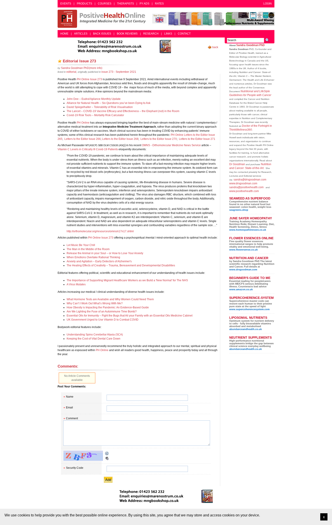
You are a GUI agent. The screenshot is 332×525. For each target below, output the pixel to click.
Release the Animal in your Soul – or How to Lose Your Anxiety (105, 253)
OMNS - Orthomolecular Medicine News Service (171, 145)
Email (69, 407)
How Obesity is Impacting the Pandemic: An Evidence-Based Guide (108, 307)
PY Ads (144, 3)
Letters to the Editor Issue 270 (158, 139)
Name (69, 396)
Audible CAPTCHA (107, 458)
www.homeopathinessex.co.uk (247, 229)
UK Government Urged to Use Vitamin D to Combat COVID (102, 319)
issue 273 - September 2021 (118, 71)
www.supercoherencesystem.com (249, 309)
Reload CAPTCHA (107, 453)
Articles (80, 33)
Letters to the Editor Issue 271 (196, 139)
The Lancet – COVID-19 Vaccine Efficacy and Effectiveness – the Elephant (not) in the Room (123, 111)
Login (267, 3)
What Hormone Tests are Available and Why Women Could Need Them (110, 299)
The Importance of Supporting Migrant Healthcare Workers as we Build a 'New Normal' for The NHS (127, 280)
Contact (184, 33)
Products (84, 3)
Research (151, 33)
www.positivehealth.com (244, 191)
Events (65, 3)
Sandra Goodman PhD (250, 45)
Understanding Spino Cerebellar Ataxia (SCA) (95, 334)
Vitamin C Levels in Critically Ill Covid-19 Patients (88, 149)
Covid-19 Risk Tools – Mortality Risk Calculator (95, 115)
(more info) (81, 68)
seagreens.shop (238, 210)
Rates (159, 3)
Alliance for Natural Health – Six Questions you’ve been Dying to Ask (108, 103)
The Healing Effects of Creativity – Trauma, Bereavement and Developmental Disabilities (121, 265)
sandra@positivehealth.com (246, 187)
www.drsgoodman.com (243, 183)
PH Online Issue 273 (89, 79)
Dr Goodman (237, 164)
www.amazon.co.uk (241, 289)
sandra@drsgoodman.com (250, 179)
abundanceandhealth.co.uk (245, 329)
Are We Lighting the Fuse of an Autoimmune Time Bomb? (102, 311)
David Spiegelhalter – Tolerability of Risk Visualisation (100, 107)
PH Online (83, 122)
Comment (72, 418)
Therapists (125, 3)
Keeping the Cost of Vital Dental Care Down (93, 338)
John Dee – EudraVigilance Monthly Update (94, 99)
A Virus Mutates (76, 284)
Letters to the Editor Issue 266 (82, 139)
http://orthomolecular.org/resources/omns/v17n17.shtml (100, 231)
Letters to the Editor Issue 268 (120, 139)
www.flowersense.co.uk (243, 249)
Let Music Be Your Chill (81, 245)
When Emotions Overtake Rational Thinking (93, 257)
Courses (104, 3)
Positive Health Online (103, 19)
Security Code (74, 467)
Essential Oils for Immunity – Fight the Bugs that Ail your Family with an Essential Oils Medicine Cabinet (129, 315)
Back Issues (102, 33)
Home (64, 33)
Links (168, 33)
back (215, 47)
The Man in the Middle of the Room (88, 249)
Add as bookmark (60, 61)
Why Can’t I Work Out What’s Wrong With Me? (95, 303)
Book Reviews (127, 33)
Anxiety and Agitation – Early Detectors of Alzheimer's (99, 261)
